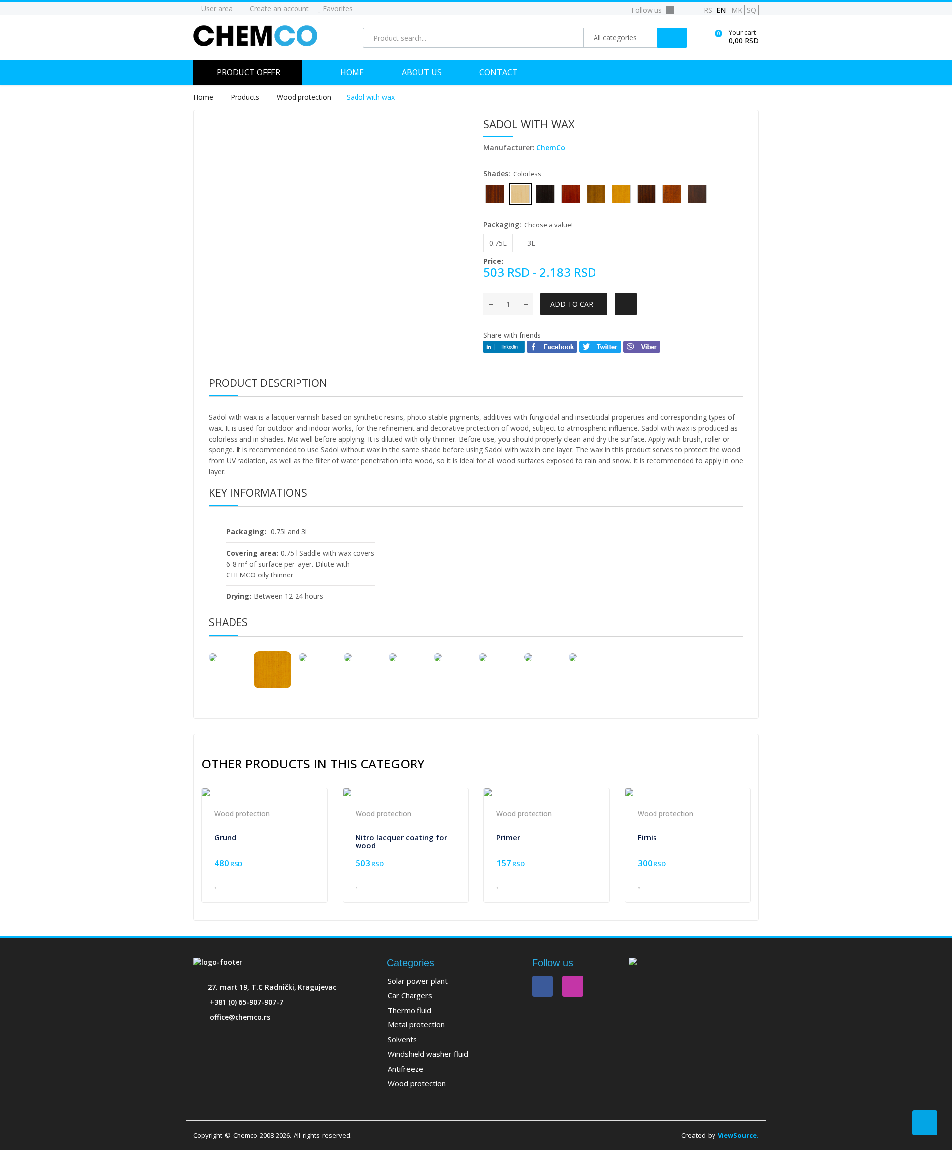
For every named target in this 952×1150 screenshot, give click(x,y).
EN (721, 10)
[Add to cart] (306, 884)
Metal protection (416, 1024)
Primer (508, 837)
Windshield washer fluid (428, 1054)
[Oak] (587, 656)
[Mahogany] (497, 656)
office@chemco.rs (240, 1017)
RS (708, 10)
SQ (751, 10)
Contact (498, 72)
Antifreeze (405, 1069)
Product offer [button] (248, 72)
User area (216, 8)
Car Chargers (410, 995)
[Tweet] (600, 346)
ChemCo (550, 147)
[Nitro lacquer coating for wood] (406, 792)
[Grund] (264, 792)
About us (422, 72)
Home (352, 72)
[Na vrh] (924, 1122)
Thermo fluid (409, 1010)
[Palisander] (542, 656)
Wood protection (304, 97)
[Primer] (546, 792)
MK (736, 10)
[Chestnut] (452, 656)
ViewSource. (738, 1135)
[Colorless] (227, 656)
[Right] (317, 656)
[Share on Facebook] (552, 346)
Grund (225, 837)
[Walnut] (362, 656)
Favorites (337, 8)
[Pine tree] (272, 670)
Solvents (402, 1039)
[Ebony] (407, 656)
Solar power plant (418, 981)
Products (246, 97)
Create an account (278, 8)
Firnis (647, 837)
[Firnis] (688, 792)
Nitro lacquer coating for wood (401, 841)
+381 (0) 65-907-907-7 (246, 1002)
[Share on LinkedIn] (504, 346)
